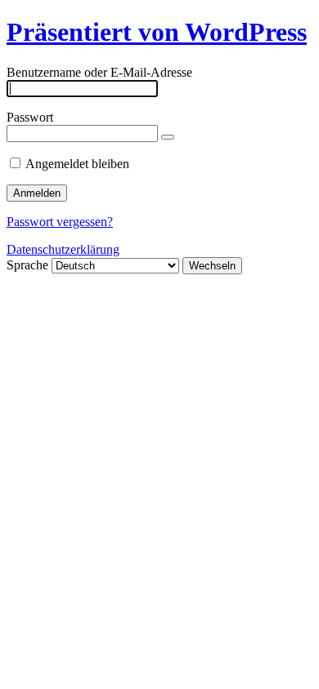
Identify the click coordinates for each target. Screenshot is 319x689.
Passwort (30, 117)
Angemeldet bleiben (77, 164)
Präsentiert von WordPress (157, 32)
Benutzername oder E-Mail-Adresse (99, 72)
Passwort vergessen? (60, 222)
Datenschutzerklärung (63, 249)
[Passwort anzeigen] (167, 137)
